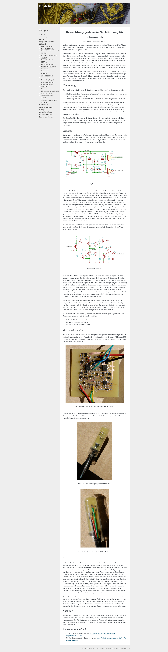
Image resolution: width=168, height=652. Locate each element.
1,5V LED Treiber (46, 93)
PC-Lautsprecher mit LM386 (50, 91)
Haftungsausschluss (45, 114)
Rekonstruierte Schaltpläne (49, 55)
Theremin (44, 57)
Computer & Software (46, 41)
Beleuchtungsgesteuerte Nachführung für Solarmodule (48, 68)
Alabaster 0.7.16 (125, 648)
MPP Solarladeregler (47, 60)
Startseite (42, 34)
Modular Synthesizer (46, 107)
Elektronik (42, 44)
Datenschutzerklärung (46, 112)
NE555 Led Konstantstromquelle (47, 63)
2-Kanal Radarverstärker (48, 78)
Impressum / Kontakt (46, 117)
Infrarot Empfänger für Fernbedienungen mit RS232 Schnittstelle (48, 82)
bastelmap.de (50, 6)
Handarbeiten (43, 105)
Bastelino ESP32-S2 (47, 48)
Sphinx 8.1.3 (115, 648)
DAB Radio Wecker (47, 46)
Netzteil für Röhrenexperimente (47, 88)
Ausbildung (43, 37)
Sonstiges (42, 109)
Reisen (41, 39)
